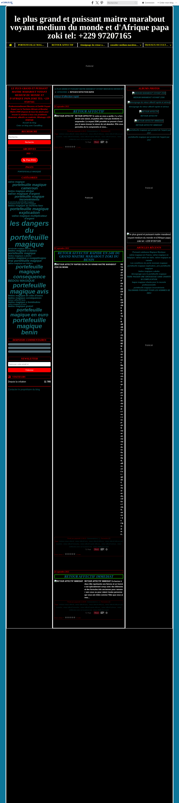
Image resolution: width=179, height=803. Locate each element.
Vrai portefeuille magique (25, 260)
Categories (62, 92)
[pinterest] (101, 2)
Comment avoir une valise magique (22, 204)
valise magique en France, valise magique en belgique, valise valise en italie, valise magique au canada (149, 257)
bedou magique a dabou (22, 250)
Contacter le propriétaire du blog (24, 389)
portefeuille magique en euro (29, 312)
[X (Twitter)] (97, 2)
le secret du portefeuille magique (21, 202)
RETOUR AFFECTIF (62, 45)
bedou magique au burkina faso (25, 206)
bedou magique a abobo (19, 256)
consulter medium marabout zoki (124, 45)
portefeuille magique (22, 253)
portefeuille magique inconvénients (29, 198)
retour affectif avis (16, 300)
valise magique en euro (17, 304)
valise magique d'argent (24, 193)
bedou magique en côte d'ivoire (25, 296)
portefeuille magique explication (29, 211)
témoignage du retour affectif (92, 45)
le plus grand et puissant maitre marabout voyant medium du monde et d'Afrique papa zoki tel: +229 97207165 (106, 89)
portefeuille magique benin (29, 326)
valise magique (16, 182)
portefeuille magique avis (29, 288)
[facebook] (92, 2)
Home (10, 44)
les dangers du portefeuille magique (29, 234)
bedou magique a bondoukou (24, 302)
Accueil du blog (29, 123)
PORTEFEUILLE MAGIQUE (31, 45)
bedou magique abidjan (21, 191)
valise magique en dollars (20, 263)
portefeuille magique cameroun (29, 186)
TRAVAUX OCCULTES (157, 45)
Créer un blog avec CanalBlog (29, 125)
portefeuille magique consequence (29, 271)
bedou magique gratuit (20, 306)
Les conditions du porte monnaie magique (148, 263)
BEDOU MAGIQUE (21, 280)
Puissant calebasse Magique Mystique (148, 252)
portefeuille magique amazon (19, 248)
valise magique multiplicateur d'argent (29, 217)
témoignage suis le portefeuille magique (148, 274)
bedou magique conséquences (25, 298)
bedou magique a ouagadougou (27, 258)
